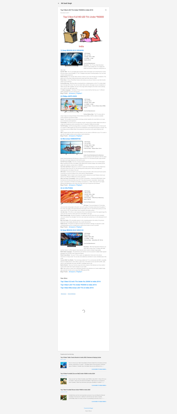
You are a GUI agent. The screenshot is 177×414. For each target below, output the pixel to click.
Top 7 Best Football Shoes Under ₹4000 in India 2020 (75, 389)
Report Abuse (88, 411)
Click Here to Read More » (99, 369)
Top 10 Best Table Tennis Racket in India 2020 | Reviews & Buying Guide (80, 357)
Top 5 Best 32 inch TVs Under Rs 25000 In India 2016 (80, 282)
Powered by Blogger (88, 408)
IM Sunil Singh (66, 3)
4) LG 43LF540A (66, 188)
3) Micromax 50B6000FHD (70, 139)
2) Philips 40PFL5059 (68, 96)
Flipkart (79, 93)
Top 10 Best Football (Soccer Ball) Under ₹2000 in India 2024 (77, 373)
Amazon (72, 93)
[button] (106, 10)
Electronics (63, 294)
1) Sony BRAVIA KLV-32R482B (72, 50)
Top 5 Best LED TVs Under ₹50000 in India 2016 (78, 285)
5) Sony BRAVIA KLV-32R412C (72, 230)
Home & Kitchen (71, 294)
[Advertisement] (114, 28)
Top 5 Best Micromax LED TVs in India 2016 (77, 288)
